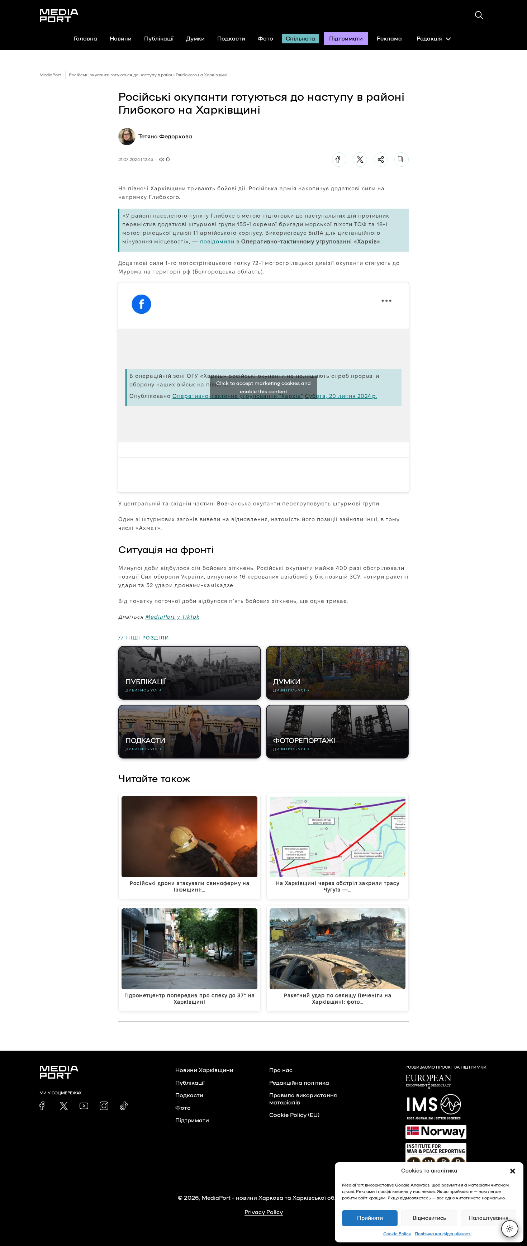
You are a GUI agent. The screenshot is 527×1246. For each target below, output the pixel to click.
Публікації (159, 39)
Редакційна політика (299, 1083)
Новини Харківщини (204, 1070)
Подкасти (231, 39)
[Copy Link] (401, 159)
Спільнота (300, 39)
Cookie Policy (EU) (294, 1115)
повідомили (217, 241)
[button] (512, 1171)
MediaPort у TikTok (172, 617)
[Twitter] (360, 159)
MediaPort (50, 75)
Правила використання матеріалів (303, 1099)
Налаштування (488, 1218)
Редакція (429, 39)
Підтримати (346, 39)
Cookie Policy (397, 1234)
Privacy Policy (263, 1212)
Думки (195, 39)
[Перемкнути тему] (509, 1228)
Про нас (281, 1070)
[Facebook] (339, 159)
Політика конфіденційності (443, 1234)
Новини (121, 39)
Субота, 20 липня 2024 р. (341, 396)
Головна (85, 39)
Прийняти (370, 1218)
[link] (43, 1105)
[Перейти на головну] (59, 16)
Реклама (389, 39)
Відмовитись (429, 1218)
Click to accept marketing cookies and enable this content (263, 387)
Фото (265, 39)
